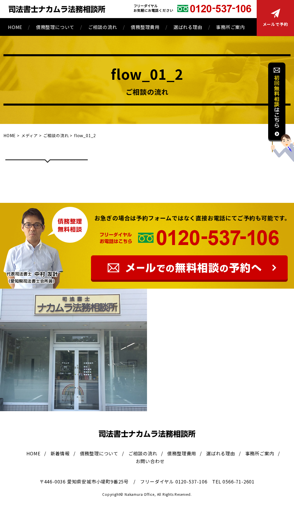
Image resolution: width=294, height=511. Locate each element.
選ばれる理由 (187, 27)
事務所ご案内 (230, 27)
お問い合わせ (150, 461)
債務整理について (55, 27)
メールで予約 (275, 24)
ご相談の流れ (102, 27)
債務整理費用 (145, 27)
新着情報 (60, 453)
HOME (15, 27)
